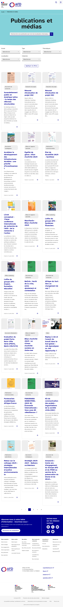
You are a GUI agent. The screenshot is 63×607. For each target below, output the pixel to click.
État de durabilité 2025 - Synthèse (51, 154)
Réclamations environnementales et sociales (37, 601)
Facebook (48, 527)
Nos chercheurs (35, 559)
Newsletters (44, 548)
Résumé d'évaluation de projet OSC (31, 93)
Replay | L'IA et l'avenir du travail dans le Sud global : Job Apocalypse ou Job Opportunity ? (52, 344)
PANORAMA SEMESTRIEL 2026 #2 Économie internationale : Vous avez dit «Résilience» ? (31, 405)
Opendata (55, 548)
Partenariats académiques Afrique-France (10, 401)
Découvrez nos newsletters (11, 530)
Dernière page (41, 509)
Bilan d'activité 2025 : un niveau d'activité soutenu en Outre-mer (31, 344)
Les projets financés (16, 553)
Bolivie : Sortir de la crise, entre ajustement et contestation (31, 286)
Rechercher (56, 2)
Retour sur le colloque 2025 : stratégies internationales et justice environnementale (11, 468)
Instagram (52, 531)
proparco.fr (46, 574)
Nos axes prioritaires (36, 547)
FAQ (50, 601)
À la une (44, 543)
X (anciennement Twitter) (52, 527)
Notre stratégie (4, 544)
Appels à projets (25, 550)
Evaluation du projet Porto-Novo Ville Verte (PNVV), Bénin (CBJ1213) (11, 341)
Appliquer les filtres (31, 66)
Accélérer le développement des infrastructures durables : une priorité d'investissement (11, 160)
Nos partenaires (4, 552)
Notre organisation (5, 549)
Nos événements (46, 546)
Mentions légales (45, 598)
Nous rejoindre (4, 555)
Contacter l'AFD (17, 598)
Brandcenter (55, 551)
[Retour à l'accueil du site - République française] (19, 5)
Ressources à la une (57, 542)
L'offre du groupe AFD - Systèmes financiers (50, 222)
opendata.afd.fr (47, 578)
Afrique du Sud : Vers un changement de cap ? (52, 284)
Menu (60, 2)
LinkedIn (48, 531)
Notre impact (14, 542)
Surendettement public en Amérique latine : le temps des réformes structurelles (11, 98)
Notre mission (4, 542)
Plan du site (56, 601)
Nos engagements (5, 547)
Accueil (2, 11)
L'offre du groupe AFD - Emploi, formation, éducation (9, 284)
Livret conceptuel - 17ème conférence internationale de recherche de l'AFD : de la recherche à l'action (10, 224)
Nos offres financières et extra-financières (26, 543)
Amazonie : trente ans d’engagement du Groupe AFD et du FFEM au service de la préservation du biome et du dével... (51, 470)
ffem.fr (45, 571)
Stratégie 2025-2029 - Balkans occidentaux (31, 463)
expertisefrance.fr (47, 568)
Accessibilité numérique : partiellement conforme (14, 601)
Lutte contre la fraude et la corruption (31, 604)
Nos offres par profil (26, 547)
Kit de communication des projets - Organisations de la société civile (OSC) (51, 404)
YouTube (57, 527)
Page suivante (37, 509)
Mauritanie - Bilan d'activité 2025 (31, 223)
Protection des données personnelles (31, 598)
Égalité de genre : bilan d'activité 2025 (31, 154)
